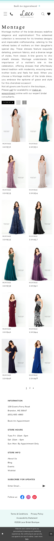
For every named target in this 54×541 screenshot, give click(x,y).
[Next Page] (33, 388)
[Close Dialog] (2, 534)
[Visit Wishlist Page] (49, 14)
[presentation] (14, 124)
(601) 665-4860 (15, 415)
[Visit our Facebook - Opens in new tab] (22, 497)
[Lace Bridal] (27, 14)
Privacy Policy (37, 514)
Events (11, 467)
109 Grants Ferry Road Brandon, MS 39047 (19, 409)
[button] (5, 14)
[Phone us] (11, 14)
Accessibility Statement (27, 518)
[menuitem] (5, 14)
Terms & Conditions (19, 514)
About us (12, 459)
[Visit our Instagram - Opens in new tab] (28, 497)
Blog (10, 463)
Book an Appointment (19, 421)
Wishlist (12, 471)
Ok (51, 534)
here (26, 539)
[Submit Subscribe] (42, 486)
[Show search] (43, 14)
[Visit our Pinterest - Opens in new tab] (34, 497)
